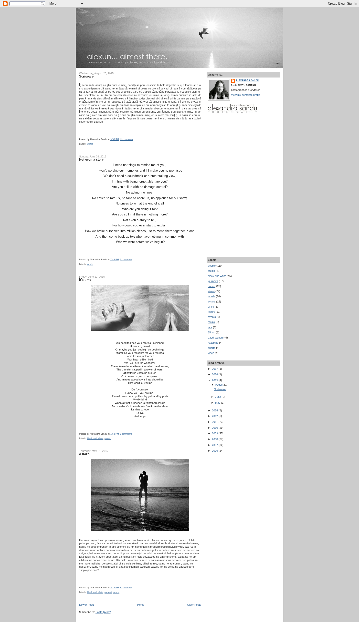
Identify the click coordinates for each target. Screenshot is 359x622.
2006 (215, 450)
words (90, 144)
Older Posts (194, 604)
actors (211, 301)
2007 (215, 445)
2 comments (126, 587)
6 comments (126, 259)
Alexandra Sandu (247, 80)
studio (211, 270)
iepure (211, 311)
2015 (215, 380)
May (218, 402)
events (212, 316)
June (218, 396)
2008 (215, 439)
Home (140, 604)
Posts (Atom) (103, 612)
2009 (215, 433)
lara (210, 327)
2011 (215, 421)
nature (211, 286)
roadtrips (213, 342)
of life (211, 306)
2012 (215, 416)
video (211, 352)
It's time (85, 280)
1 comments (126, 434)
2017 (215, 368)
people (212, 265)
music (211, 322)
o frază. (84, 454)
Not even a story (91, 159)
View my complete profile (245, 94)
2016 (215, 374)
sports (211, 347)
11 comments (126, 139)
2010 (215, 427)
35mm (211, 332)
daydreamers (216, 337)
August (219, 384)
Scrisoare (86, 76)
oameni (108, 592)
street (211, 291)
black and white (95, 438)
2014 (215, 410)
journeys (213, 281)
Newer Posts (87, 604)
